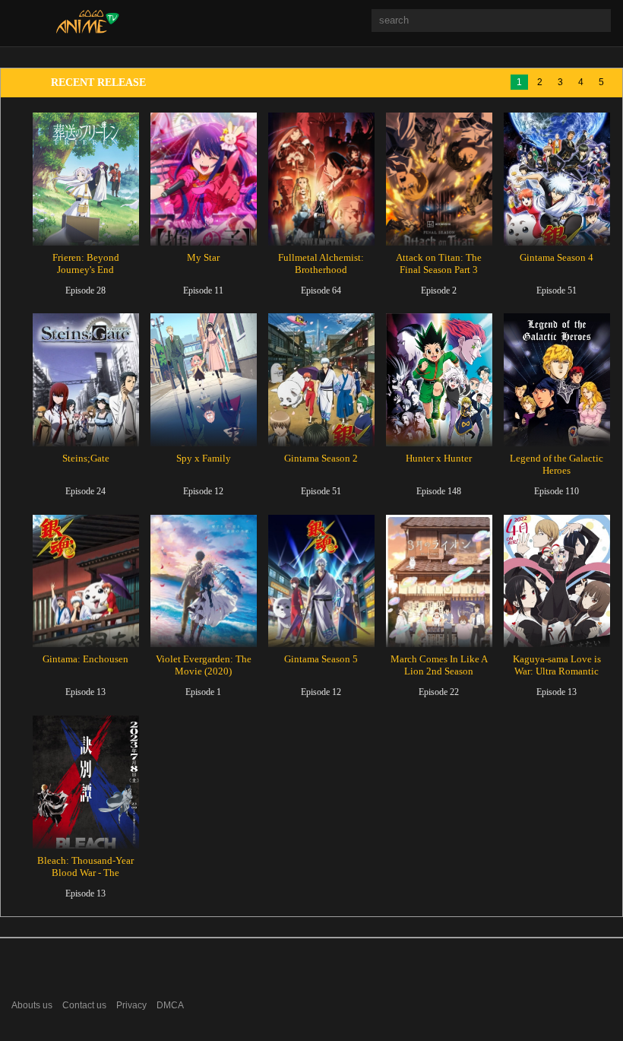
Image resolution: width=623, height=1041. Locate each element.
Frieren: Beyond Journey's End (85, 263)
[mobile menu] (21, 22)
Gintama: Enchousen (85, 659)
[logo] (87, 30)
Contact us (84, 1005)
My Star (203, 257)
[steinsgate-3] (86, 379)
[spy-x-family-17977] (203, 379)
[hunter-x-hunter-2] (439, 379)
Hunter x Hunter (439, 458)
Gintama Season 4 (556, 257)
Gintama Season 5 (321, 659)
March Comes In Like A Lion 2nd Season (439, 665)
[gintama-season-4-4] (557, 179)
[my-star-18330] (203, 179)
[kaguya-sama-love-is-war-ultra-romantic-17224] (557, 581)
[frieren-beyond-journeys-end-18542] (86, 179)
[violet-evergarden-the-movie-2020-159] (203, 581)
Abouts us (31, 1005)
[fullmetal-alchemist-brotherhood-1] (321, 179)
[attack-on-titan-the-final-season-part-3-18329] (439, 179)
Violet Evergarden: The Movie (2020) (203, 665)
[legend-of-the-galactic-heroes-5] (557, 379)
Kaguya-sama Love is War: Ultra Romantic (557, 665)
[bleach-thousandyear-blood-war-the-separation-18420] (86, 782)
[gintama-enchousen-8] (86, 581)
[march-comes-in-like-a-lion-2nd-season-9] (439, 581)
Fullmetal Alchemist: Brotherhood (321, 263)
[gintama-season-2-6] (321, 379)
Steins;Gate (85, 458)
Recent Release (98, 82)
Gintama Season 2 (321, 458)
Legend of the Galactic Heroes (556, 464)
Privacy (131, 1005)
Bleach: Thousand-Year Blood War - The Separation (85, 872)
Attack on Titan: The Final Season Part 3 (439, 263)
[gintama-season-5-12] (321, 581)
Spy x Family (203, 458)
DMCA (170, 1005)
